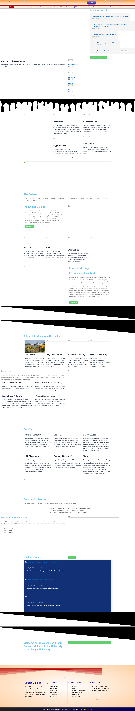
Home (11, 7)
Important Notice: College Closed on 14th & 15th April (110, 17)
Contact (123, 7)
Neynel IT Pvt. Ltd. (86, 709)
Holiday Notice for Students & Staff (103, 35)
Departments (44, 7)
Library (81, 7)
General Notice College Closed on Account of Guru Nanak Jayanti (111, 52)
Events (40, 567)
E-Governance (114, 7)
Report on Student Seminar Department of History (44, 605)
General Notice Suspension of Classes (104, 43)
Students (68, 7)
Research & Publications (100, 7)
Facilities (88, 7)
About (16, 7)
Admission (53, 7)
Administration (24, 7)
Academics (34, 7)
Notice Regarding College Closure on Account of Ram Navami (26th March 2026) (109, 25)
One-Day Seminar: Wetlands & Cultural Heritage (43, 588)
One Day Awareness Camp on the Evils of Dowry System (45, 571)
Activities (61, 7)
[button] (17, 7)
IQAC (75, 7)
